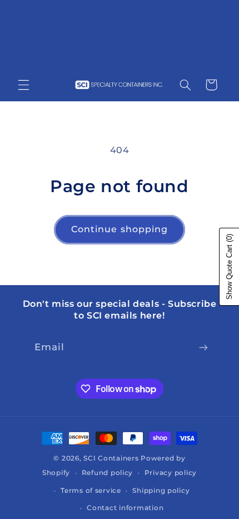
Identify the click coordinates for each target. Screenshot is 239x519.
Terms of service (91, 490)
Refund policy (107, 473)
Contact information (125, 508)
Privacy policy (171, 473)
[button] (23, 84)
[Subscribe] (203, 347)
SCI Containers (110, 458)
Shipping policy (161, 490)
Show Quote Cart (229, 267)
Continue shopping (119, 229)
